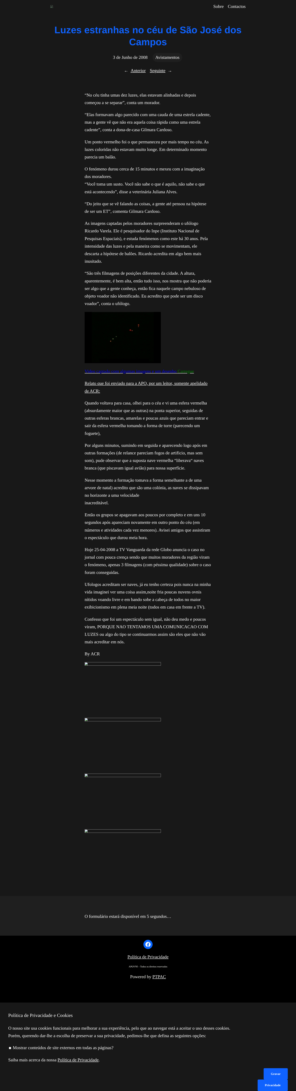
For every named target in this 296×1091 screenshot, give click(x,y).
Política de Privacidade (148, 956)
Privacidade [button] (273, 1085)
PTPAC (159, 976)
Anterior (138, 70)
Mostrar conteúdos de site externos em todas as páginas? (62, 1047)
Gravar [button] (276, 1074)
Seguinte (157, 70)
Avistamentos (167, 57)
